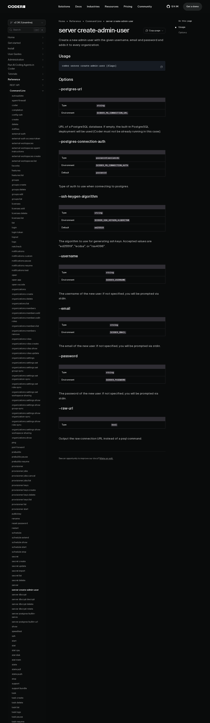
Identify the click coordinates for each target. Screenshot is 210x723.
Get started (14, 43)
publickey (16, 514)
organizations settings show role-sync (26, 423)
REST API (14, 85)
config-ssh (17, 115)
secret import (18, 571)
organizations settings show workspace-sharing (26, 431)
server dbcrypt (19, 595)
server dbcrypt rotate (22, 609)
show (14, 626)
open (14, 275)
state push (17, 674)
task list (15, 707)
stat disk (16, 655)
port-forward (18, 447)
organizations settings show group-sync (26, 407)
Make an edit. (106, 458)
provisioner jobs (20, 471)
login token (17, 232)
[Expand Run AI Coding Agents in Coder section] (43, 67)
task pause (17, 717)
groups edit (17, 194)
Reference (14, 79)
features (16, 170)
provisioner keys (20, 485)
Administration (16, 60)
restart (15, 528)
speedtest (17, 631)
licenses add (18, 208)
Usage (181, 27)
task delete (17, 703)
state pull (16, 669)
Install (11, 48)
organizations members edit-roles (26, 319)
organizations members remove (24, 332)
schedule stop (19, 552)
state (14, 665)
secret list (17, 576)
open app (16, 280)
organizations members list (25, 326)
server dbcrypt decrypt (23, 599)
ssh (13, 636)
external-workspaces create (26, 156)
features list (18, 175)
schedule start (19, 547)
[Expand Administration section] (43, 60)
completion (17, 110)
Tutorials (12, 74)
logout (15, 237)
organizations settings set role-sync (25, 386)
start (14, 641)
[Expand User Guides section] (43, 54)
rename (16, 519)
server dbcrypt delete (22, 604)
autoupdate (17, 96)
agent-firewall (19, 100)
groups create (19, 185)
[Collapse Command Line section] (43, 91)
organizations (19, 289)
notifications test (20, 270)
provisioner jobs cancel (23, 476)
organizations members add (26, 313)
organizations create (22, 294)
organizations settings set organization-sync (25, 377)
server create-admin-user (25, 590)
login (14, 227)
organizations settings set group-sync (25, 369)
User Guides (14, 54)
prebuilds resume (20, 461)
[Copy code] (161, 66)
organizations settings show (26, 400)
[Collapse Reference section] (43, 80)
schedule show (19, 542)
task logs (16, 712)
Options (182, 33)
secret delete (18, 580)
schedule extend (20, 538)
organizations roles (21, 339)
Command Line (17, 91)
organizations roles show (24, 348)
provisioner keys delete (23, 495)
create (15, 119)
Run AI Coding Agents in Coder (21, 67)
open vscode (18, 284)
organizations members (24, 308)
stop (14, 679)
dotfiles (15, 129)
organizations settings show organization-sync (26, 415)
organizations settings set (25, 363)
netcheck (16, 246)
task (14, 693)
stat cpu (16, 650)
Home (11, 37)
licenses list (18, 218)
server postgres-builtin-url (25, 622)
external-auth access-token (26, 138)
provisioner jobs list (21, 480)
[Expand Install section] (43, 49)
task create (17, 698)
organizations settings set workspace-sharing (25, 394)
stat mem (16, 660)
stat (14, 646)
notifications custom (22, 256)
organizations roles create (25, 344)
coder (15, 105)
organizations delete (22, 299)
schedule (16, 533)
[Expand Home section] (43, 37)
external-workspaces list (24, 161)
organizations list (20, 304)
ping (14, 442)
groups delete (19, 189)
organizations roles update (25, 353)
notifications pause (21, 261)
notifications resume (22, 265)
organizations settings (23, 358)
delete (15, 124)
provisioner (17, 466)
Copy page (154, 30)
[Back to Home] (16, 6)
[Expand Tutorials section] (43, 74)
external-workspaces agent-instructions (26, 150)
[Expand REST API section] (43, 85)
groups (15, 180)
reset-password (20, 523)
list (13, 223)
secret (15, 557)
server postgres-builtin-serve (23, 615)
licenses (16, 204)
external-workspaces (22, 143)
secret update (19, 566)
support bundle (19, 688)
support (15, 684)
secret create (19, 561)
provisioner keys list (22, 499)
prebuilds (16, 452)
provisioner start (20, 509)
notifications (18, 251)
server (15, 585)
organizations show (22, 438)
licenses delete (19, 213)
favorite (16, 166)
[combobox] (27, 23)
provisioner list (19, 504)
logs (14, 242)
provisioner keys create (24, 490)
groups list (17, 199)
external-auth (19, 134)
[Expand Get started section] (43, 43)
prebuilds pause (20, 457)
